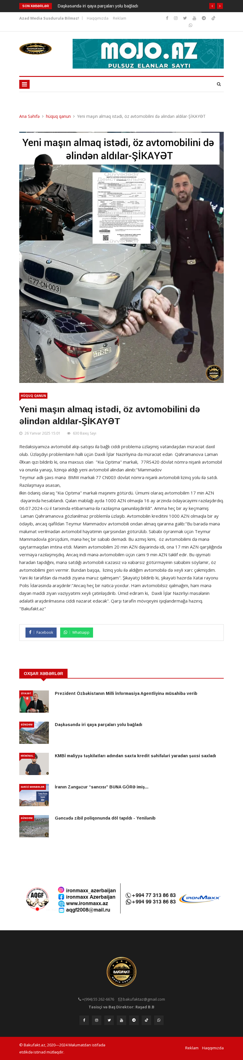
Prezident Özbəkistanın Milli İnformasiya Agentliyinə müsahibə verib (126, 693)
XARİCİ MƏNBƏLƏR (32, 786)
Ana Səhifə (29, 116)
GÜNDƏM (27, 724)
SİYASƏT (26, 693)
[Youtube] (195, 18)
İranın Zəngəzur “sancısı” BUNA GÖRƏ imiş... (101, 787)
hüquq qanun (58, 116)
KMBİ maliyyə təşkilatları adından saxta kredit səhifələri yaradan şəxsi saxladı (135, 755)
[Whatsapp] (190, 25)
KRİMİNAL (27, 755)
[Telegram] (204, 18)
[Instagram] (168, 18)
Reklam (119, 18)
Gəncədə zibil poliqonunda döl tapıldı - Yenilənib (105, 818)
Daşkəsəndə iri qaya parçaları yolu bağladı (98, 6)
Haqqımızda (97, 18)
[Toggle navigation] (24, 84)
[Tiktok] (213, 18)
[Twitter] (185, 18)
